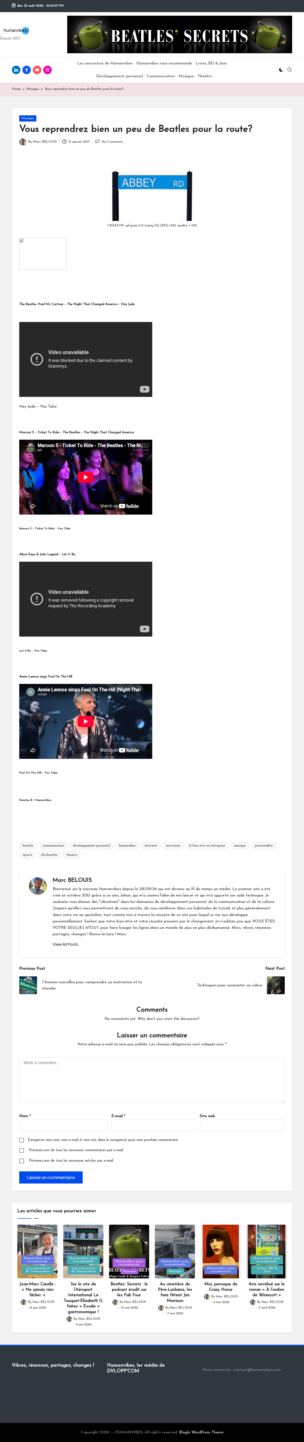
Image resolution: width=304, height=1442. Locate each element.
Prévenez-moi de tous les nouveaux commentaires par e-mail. (76, 1150)
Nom (25, 1116)
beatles (28, 845)
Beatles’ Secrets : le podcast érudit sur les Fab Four (129, 1290)
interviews (173, 845)
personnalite (264, 845)
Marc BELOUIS (72, 880)
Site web (207, 1116)
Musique (28, 118)
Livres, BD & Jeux (267, 1270)
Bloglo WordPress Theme (201, 1432)
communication (53, 845)
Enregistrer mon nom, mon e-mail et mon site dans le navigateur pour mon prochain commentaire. (103, 1140)
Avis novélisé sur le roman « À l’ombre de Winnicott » (267, 1290)
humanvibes (127, 845)
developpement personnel (91, 845)
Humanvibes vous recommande (37, 1260)
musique (240, 845)
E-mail (118, 1116)
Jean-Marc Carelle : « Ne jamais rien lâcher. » (37, 1290)
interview (151, 845)
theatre (71, 855)
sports (27, 855)
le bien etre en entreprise (207, 845)
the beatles (49, 855)
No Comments (112, 142)
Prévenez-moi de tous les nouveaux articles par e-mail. (71, 1161)
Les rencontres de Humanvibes (38, 1270)
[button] (65, 944)
